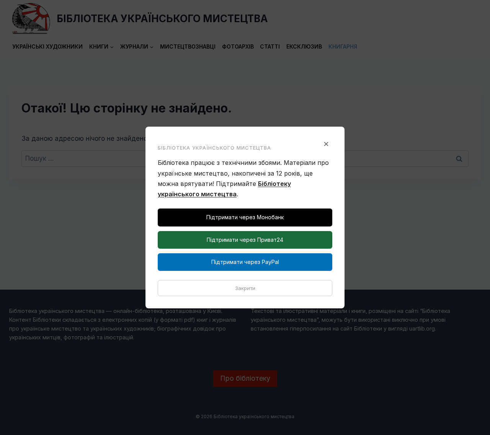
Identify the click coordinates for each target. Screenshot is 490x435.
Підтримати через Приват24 (245, 239)
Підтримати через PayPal (245, 262)
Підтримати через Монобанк (245, 217)
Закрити (245, 288)
